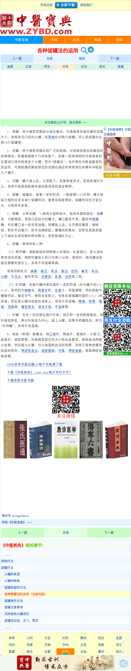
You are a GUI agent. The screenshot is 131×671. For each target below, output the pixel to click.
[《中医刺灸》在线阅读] (117, 170)
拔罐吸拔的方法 (15, 587)
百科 (119, 40)
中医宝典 (21, 40)
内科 (12, 645)
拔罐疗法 (7, 567)
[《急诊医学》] (66, 457)
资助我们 (86, 5)
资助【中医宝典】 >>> (17, 522)
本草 (12, 638)
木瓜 (94, 271)
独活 (64, 271)
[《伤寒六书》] (91, 457)
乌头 (17, 276)
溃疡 (11, 307)
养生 (47, 66)
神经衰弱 (75, 350)
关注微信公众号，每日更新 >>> (66, 122)
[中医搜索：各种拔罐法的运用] (83, 50)
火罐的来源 (12, 574)
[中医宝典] (36, 33)
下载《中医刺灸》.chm (24, 372)
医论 (102, 66)
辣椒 (27, 290)
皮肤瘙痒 (48, 350)
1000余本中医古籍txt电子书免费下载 (34, 364)
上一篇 (17, 58)
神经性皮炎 (29, 350)
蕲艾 (44, 271)
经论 (101, 638)
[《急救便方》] (40, 457)
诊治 (84, 66)
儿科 (30, 638)
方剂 (75, 40)
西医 (101, 645)
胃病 (51, 137)
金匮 (10, 66)
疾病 (97, 40)
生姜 (58, 290)
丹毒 (61, 350)
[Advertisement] (66, 94)
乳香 (58, 276)
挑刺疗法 (7, 561)
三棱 (52, 334)
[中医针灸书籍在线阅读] (117, 176)
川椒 (4, 276)
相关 (82, 58)
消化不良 (45, 307)
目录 (50, 58)
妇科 (65, 638)
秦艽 (84, 271)
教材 (83, 638)
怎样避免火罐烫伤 (16, 614)
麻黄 (34, 271)
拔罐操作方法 (13, 601)
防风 (74, 271)
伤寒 (30, 645)
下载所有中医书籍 (20, 380)
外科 (65, 645)
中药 (54, 40)
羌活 (54, 271)
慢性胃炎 (28, 307)
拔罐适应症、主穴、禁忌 (21, 620)
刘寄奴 (46, 276)
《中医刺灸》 (13, 545)
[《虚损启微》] (116, 457)
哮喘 (81, 301)
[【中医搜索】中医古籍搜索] (117, 134)
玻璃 (95, 219)
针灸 (65, 66)
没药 (68, 276)
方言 (48, 638)
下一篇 (114, 58)
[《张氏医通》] (15, 457)
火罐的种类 (12, 581)
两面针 (43, 290)
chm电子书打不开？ (57, 372)
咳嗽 (92, 301)
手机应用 (47, 5)
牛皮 (58, 307)
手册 (48, 645)
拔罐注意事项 (13, 607)
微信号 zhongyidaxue (15, 515)
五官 (28, 66)
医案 (121, 66)
